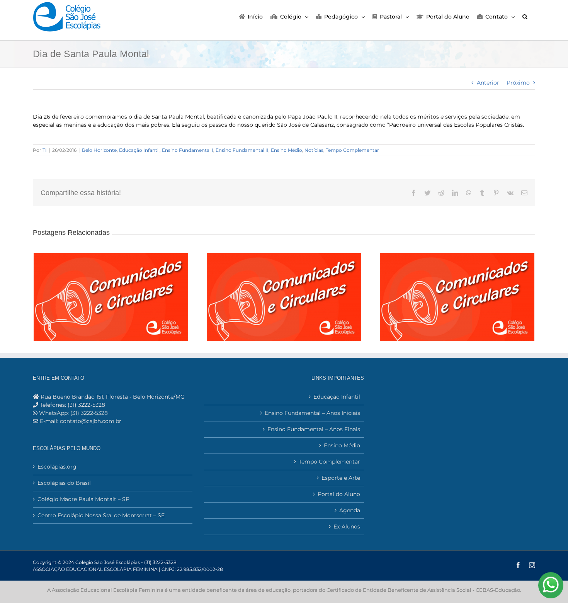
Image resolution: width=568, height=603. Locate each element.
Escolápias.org (57, 466)
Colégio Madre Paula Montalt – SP (83, 499)
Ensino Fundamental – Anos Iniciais (312, 412)
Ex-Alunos (346, 526)
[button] (524, 16)
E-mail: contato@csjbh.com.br (80, 421)
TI (45, 150)
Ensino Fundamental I (187, 150)
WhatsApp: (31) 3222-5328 (72, 412)
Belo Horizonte (99, 150)
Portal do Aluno (339, 494)
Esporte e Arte (340, 477)
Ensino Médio (286, 150)
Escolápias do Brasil (64, 482)
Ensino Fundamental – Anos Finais (313, 429)
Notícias (313, 150)
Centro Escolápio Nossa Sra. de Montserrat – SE (101, 515)
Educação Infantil (139, 150)
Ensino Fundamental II (242, 150)
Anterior (488, 82)
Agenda (349, 510)
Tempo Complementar (352, 150)
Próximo (518, 82)
